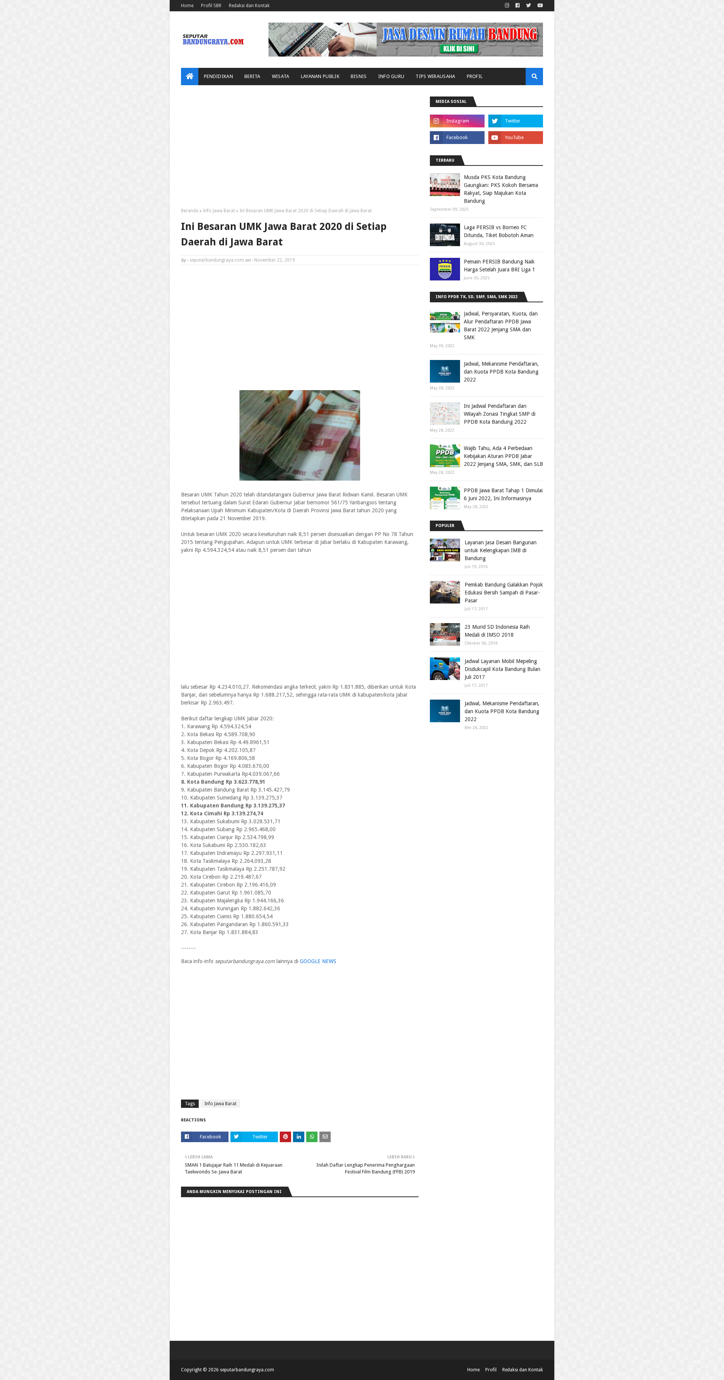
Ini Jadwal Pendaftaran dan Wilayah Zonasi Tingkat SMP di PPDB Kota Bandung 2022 (499, 414)
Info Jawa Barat (219, 210)
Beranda (189, 210)
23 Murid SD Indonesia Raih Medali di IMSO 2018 (497, 631)
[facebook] (518, 5)
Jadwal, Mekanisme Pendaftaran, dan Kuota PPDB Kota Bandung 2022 (501, 372)
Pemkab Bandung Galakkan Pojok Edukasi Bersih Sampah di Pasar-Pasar (504, 592)
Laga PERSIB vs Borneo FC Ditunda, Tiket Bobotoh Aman (499, 231)
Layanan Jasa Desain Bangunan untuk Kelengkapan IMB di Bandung (501, 550)
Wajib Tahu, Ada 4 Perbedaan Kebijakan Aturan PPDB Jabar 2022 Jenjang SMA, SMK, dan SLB (503, 456)
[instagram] (507, 5)
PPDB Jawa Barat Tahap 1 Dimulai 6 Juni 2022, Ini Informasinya (503, 494)
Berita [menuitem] (252, 76)
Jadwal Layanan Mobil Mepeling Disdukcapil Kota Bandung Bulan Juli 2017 (502, 669)
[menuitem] (189, 76)
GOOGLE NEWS (318, 961)
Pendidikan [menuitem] (218, 76)
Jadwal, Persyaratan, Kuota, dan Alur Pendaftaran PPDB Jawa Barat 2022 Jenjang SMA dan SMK (501, 325)
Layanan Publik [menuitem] (320, 76)
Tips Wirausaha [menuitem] (435, 76)
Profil (491, 1369)
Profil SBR (211, 5)
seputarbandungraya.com (217, 260)
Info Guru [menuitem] (391, 76)
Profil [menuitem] (475, 76)
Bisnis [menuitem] (359, 76)
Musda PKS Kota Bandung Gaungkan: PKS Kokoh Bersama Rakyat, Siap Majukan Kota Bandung (501, 189)
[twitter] (528, 5)
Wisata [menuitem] (281, 76)
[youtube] (539, 5)
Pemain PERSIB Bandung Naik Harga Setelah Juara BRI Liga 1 (499, 266)
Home (187, 5)
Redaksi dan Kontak (249, 5)
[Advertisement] (300, 149)
